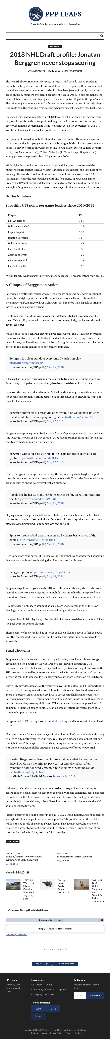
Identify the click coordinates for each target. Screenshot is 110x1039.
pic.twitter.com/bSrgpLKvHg (52, 572)
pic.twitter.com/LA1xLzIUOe (40, 458)
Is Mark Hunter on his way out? (74, 856)
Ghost (83, 1030)
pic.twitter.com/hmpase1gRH (28, 363)
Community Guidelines (42, 989)
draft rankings (60, 721)
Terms (44, 1033)
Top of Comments (65, 963)
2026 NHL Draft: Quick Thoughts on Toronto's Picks (97, 889)
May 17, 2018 (55, 421)
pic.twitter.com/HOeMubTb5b (36, 540)
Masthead (50, 994)
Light (38, 1009)
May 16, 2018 (55, 503)
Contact (78, 1033)
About (49, 984)
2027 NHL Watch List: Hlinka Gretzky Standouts (29, 886)
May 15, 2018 (55, 367)
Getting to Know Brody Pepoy (63, 884)
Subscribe (95, 995)
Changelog (36, 994)
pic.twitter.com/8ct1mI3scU (78, 417)
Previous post (13, 853)
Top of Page (42, 963)
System (38, 1016)
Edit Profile (36, 984)
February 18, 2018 (64, 776)
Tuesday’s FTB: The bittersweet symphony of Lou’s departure (24, 858)
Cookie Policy (56, 1033)
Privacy (34, 1033)
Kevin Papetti (36, 70)
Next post (62, 853)
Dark (53, 1009)
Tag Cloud (62, 989)
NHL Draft (55, 46)
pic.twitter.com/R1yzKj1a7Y (27, 772)
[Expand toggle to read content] (100, 910)
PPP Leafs (63, 13)
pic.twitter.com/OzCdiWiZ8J (38, 499)
